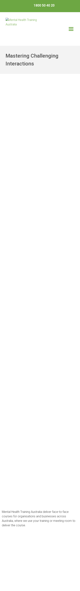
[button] (71, 28)
